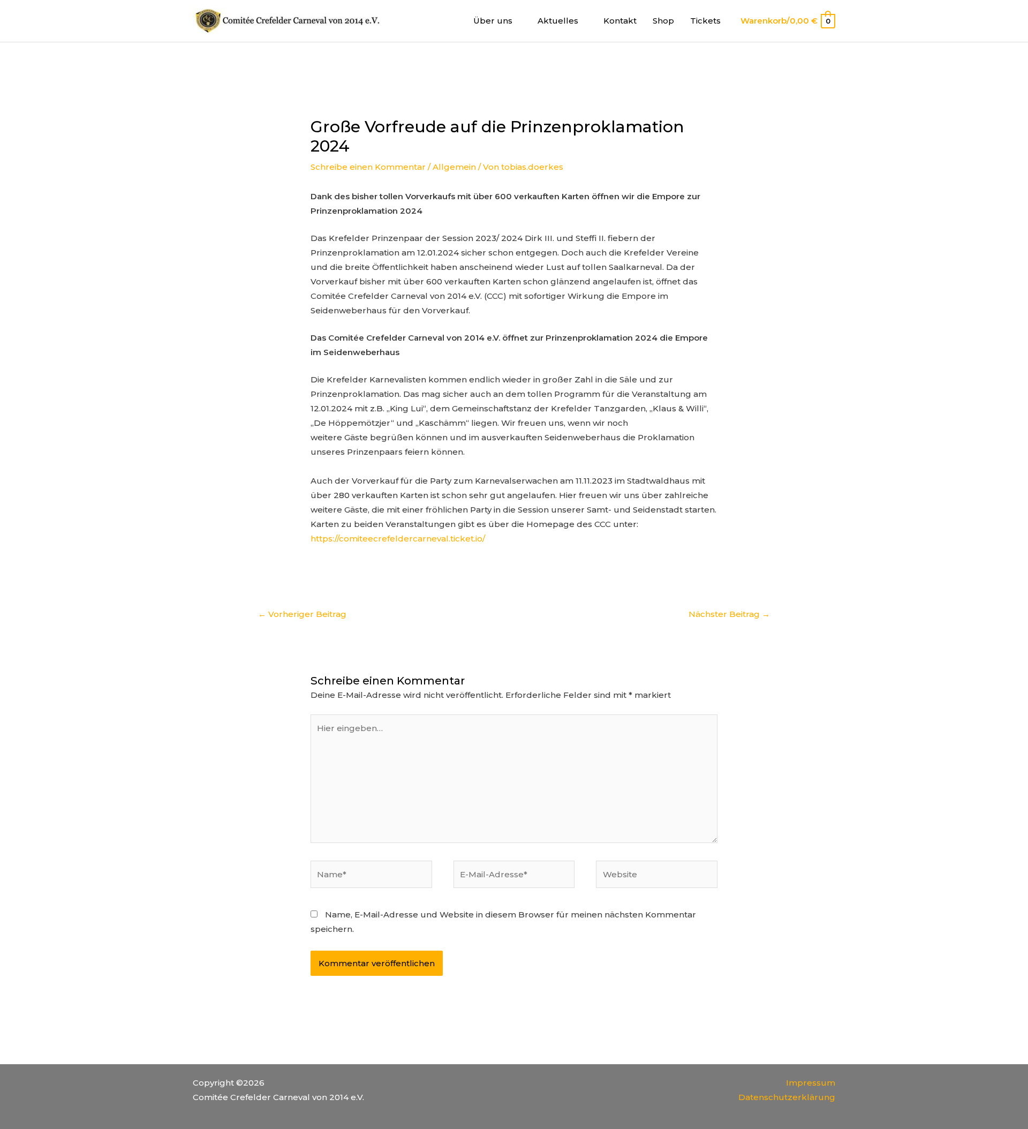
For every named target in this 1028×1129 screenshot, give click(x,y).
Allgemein (454, 167)
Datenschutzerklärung (786, 1097)
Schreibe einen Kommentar (368, 167)
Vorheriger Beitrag (302, 614)
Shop (663, 21)
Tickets (705, 21)
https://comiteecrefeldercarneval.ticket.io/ (398, 538)
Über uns (492, 21)
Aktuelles (558, 21)
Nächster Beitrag (729, 614)
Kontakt (620, 21)
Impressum (810, 1083)
